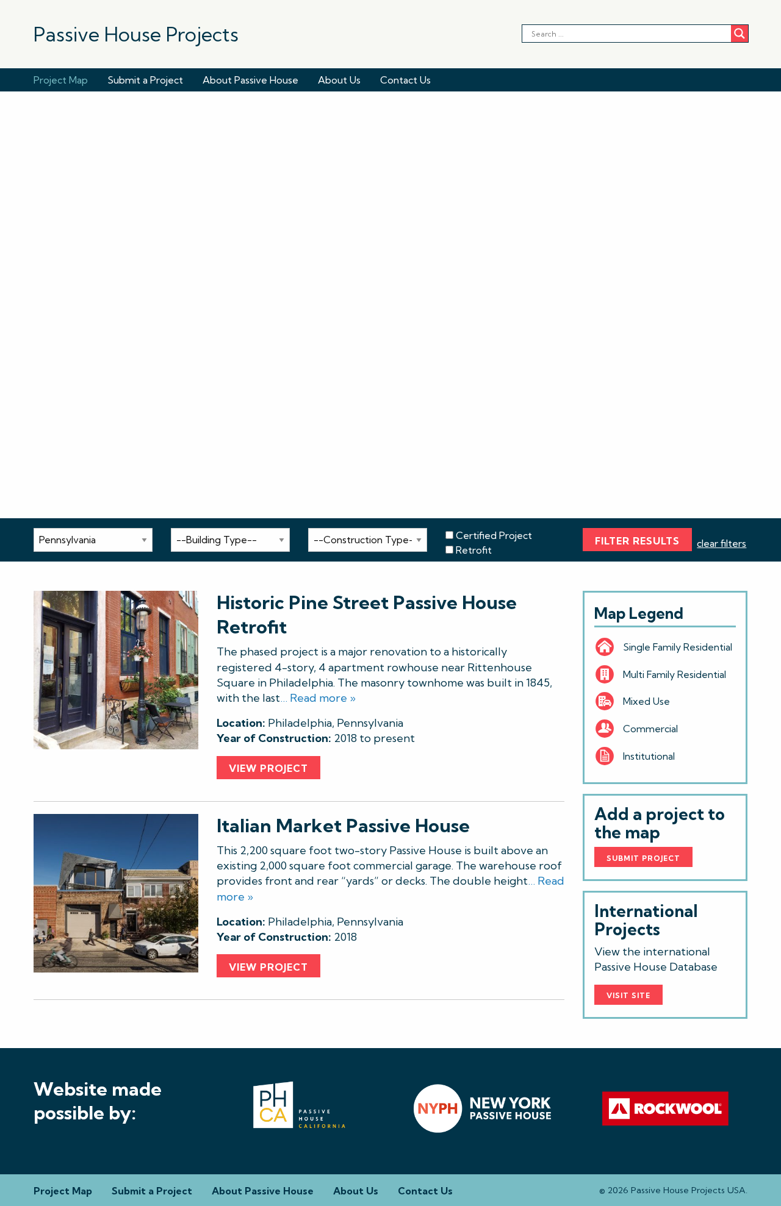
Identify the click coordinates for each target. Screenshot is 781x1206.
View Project (268, 768)
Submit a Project (145, 80)
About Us (339, 80)
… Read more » (318, 698)
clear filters (721, 543)
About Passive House (250, 80)
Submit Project (643, 858)
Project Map (61, 80)
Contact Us (405, 80)
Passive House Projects (136, 34)
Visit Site (628, 995)
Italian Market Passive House (343, 825)
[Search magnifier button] (739, 33)
